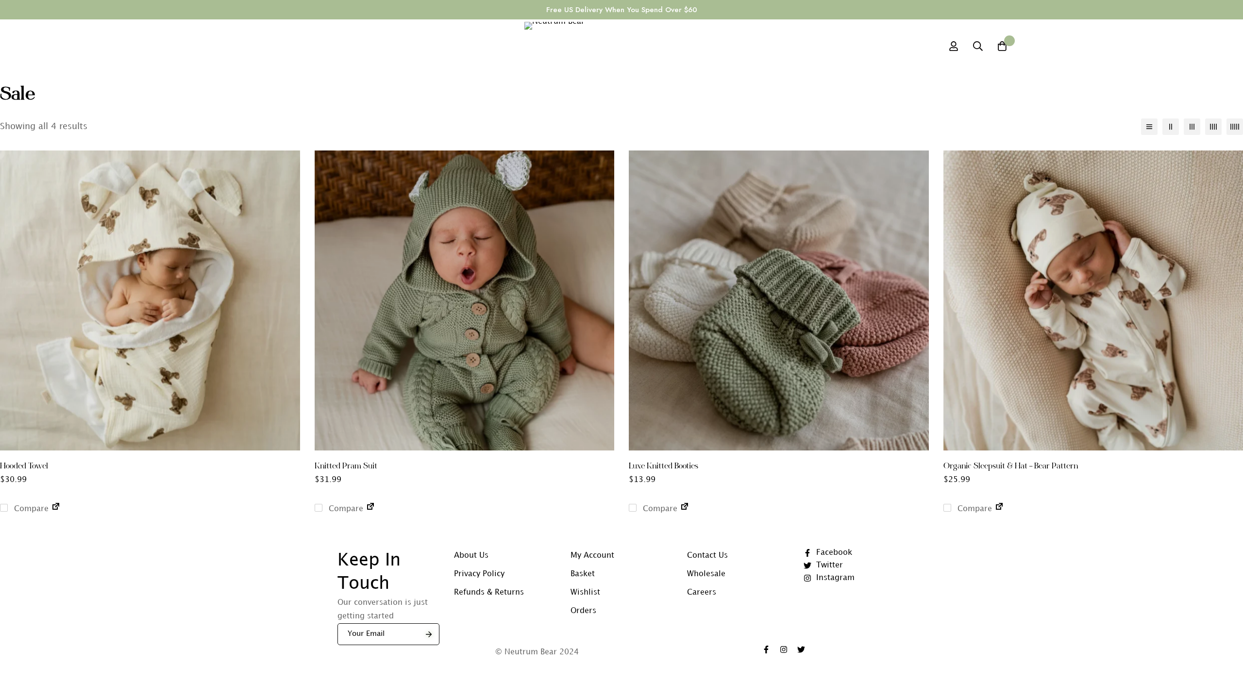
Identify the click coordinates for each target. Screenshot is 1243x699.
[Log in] (953, 46)
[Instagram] (784, 649)
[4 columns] (1213, 126)
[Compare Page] (56, 509)
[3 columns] (1192, 126)
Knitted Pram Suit (346, 466)
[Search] (978, 46)
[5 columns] (1234, 126)
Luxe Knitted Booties (663, 466)
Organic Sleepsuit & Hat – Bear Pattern (1010, 466)
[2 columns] (1170, 126)
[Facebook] (766, 649)
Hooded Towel (24, 466)
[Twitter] (801, 649)
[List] (1149, 126)
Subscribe (428, 634)
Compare (30, 509)
